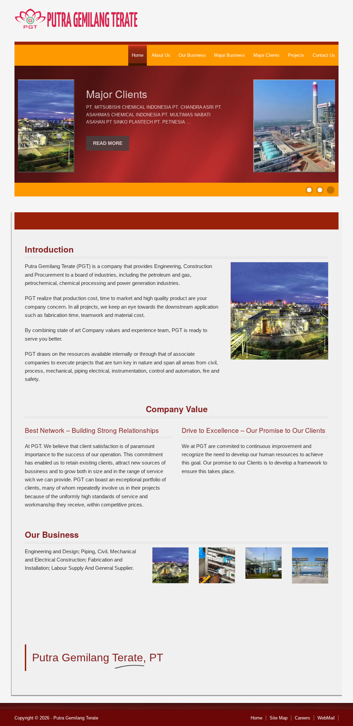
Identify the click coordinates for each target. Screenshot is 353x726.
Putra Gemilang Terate (75, 717)
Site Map (279, 717)
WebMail (326, 717)
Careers (302, 717)
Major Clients (60, 93)
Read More (51, 143)
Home (256, 717)
